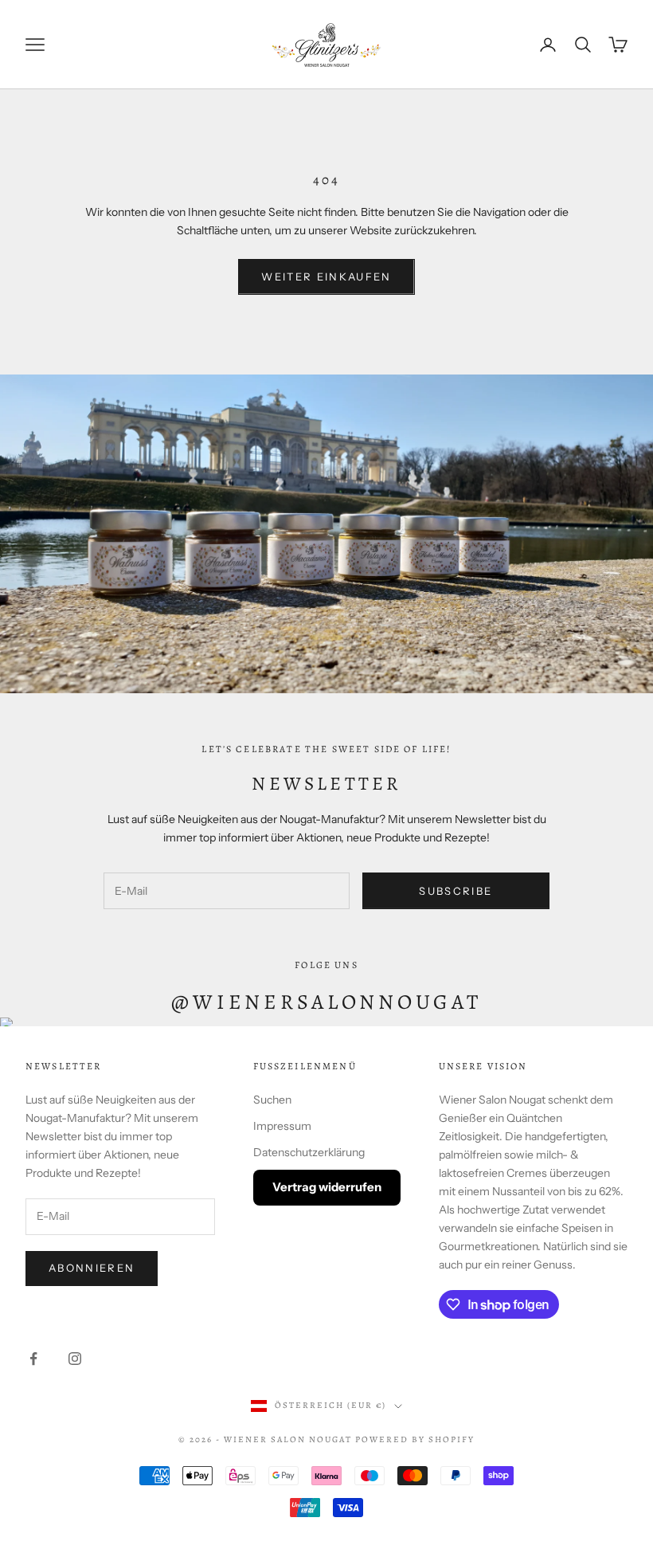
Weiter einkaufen (326, 276)
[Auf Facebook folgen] (33, 1359)
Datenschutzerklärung (309, 1152)
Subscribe (455, 890)
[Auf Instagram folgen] (75, 1359)
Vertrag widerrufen (326, 1186)
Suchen (272, 1099)
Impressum (282, 1126)
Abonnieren (92, 1267)
